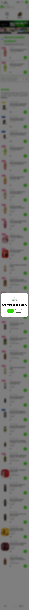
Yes (10, 311)
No (18, 311)
